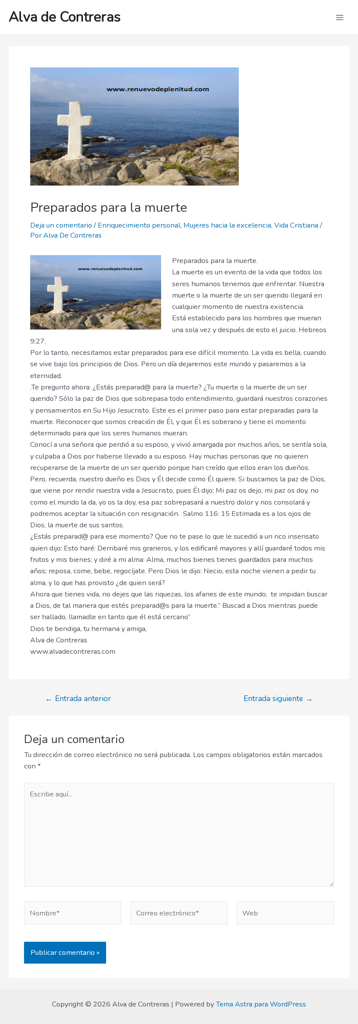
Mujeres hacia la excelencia (227, 225)
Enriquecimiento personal (139, 225)
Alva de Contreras (65, 16)
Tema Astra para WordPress (261, 1004)
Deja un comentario (61, 225)
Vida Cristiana (296, 225)
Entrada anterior (78, 699)
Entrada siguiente (278, 699)
